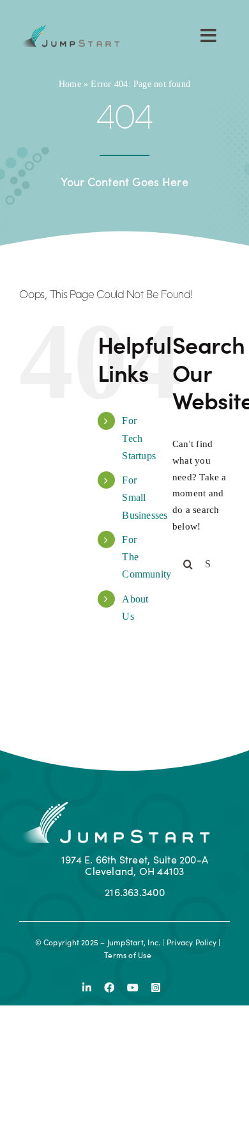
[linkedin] (86, 987)
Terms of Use (127, 955)
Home (70, 84)
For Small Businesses (144, 497)
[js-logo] (69, 29)
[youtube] (133, 987)
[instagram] (155, 987)
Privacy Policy (191, 942)
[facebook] (109, 987)
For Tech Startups (139, 438)
